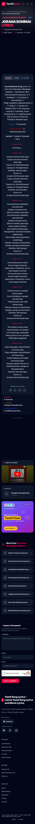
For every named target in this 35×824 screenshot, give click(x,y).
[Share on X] (10, 730)
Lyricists (4, 754)
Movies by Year (7, 747)
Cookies (20, 819)
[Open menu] (31, 4)
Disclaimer (5, 795)
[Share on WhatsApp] (20, 390)
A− (22, 78)
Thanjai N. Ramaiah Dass (13, 29)
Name (4, 653)
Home (3, 11)
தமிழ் (16, 78)
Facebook (9, 721)
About (4, 788)
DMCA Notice (6, 791)
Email (4, 662)
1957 (30, 17)
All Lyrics (5, 776)
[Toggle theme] (23, 4)
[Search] (27, 4)
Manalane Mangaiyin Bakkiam (16, 11)
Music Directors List (8, 772)
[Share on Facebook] (10, 390)
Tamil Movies (6, 743)
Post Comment (10, 681)
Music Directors (7, 750)
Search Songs (6, 757)
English (8, 78)
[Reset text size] (25, 78)
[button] (17, 474)
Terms (14, 819)
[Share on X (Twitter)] (15, 390)
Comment (6, 634)
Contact (4, 802)
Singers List (5, 769)
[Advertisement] (17, 54)
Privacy (4, 798)
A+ (28, 78)
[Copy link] (24, 390)
